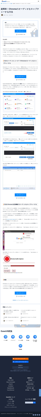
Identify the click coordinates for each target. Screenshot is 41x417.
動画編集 (30, 380)
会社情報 (11, 399)
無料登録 (20, 367)
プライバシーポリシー (20, 413)
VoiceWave (10, 386)
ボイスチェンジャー (30, 386)
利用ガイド (30, 378)
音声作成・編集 (30, 388)
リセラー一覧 (11, 403)
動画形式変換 (30, 384)
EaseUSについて (10, 397)
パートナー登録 (10, 401)
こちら (29, 370)
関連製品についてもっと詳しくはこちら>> (20, 300)
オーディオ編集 (9, 3)
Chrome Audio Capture (11, 219)
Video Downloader (10, 382)
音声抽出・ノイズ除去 (30, 390)
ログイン (26, 369)
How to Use (4, 3)
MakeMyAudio (10, 388)
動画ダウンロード (30, 382)
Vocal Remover (10, 390)
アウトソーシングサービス (11, 407)
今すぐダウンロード (20, 31)
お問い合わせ (31, 413)
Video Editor (11, 380)
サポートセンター (11, 405)
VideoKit (11, 384)
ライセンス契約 (26, 413)
